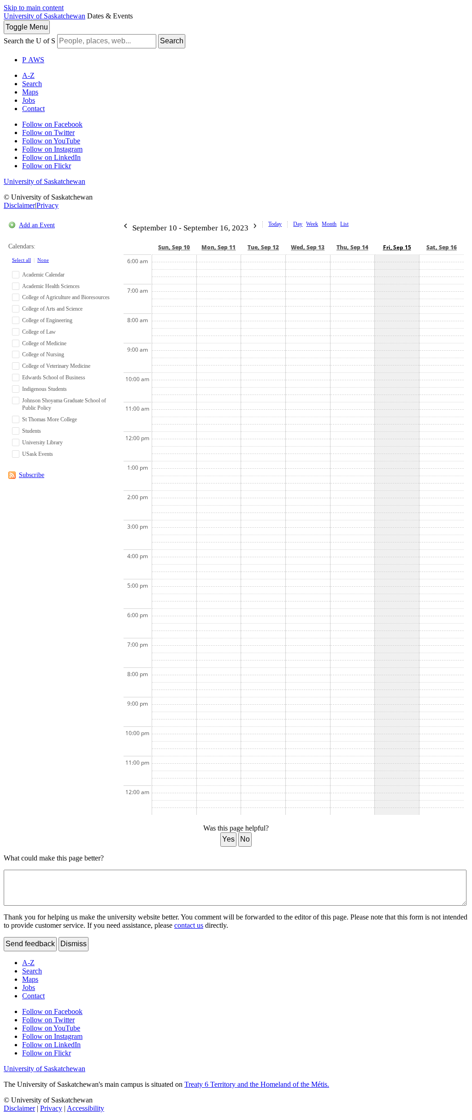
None (43, 260)
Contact (33, 108)
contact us (188, 925)
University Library (42, 442)
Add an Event (37, 225)
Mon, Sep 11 (218, 247)
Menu (27, 27)
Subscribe (31, 475)
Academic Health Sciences (51, 286)
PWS (33, 60)
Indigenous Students (44, 389)
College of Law (39, 332)
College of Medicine (44, 343)
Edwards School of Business (53, 377)
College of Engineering (47, 320)
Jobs (28, 100)
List (344, 224)
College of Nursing (43, 354)
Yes (228, 839)
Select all (21, 260)
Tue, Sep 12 (263, 247)
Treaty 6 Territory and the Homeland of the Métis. (256, 1084)
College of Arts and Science (52, 309)
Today (275, 224)
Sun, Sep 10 (174, 247)
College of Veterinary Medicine (56, 366)
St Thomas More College (49, 419)
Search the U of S (29, 41)
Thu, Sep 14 (352, 247)
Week (312, 224)
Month (329, 224)
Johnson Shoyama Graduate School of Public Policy (64, 404)
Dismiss (73, 944)
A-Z (28, 75)
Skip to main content (34, 8)
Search (171, 41)
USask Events (37, 454)
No (245, 839)
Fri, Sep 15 (397, 247)
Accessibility (85, 1108)
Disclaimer (19, 205)
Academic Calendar (43, 274)
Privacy (47, 205)
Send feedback (30, 944)
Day (297, 224)
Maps (30, 92)
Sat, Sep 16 (441, 247)
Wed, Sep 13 (307, 247)
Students (31, 431)
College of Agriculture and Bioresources (66, 297)
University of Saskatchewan (44, 16)
